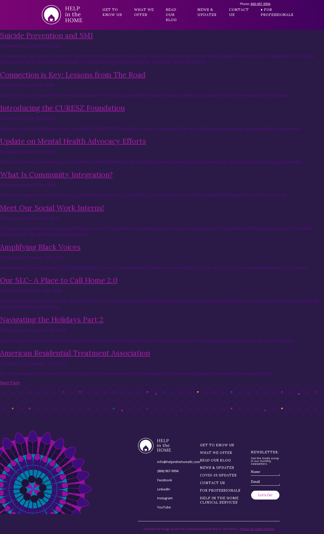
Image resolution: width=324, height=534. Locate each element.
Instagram (165, 498)
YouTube (164, 507)
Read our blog (171, 14)
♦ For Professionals (271, 12)
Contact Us (239, 12)
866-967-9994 (260, 4)
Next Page (10, 382)
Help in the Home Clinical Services (219, 500)
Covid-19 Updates (218, 475)
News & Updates (206, 12)
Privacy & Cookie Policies (257, 529)
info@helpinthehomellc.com (178, 461)
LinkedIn (163, 489)
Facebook (164, 480)
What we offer (144, 12)
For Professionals (220, 490)
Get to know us (112, 12)
